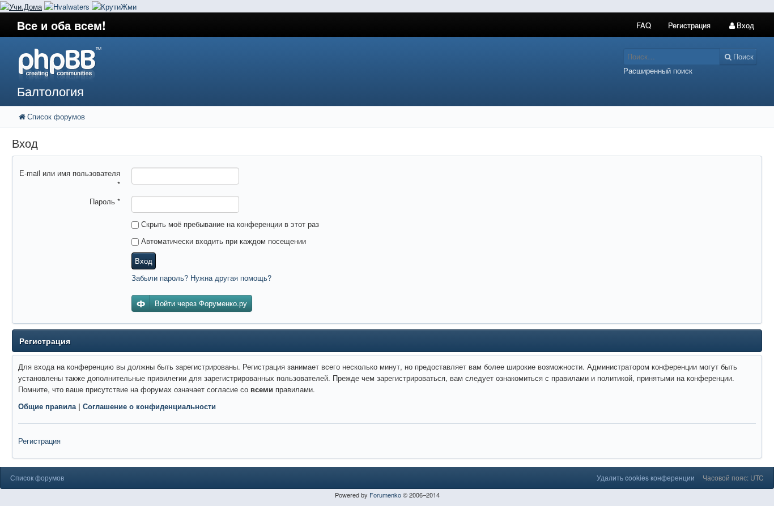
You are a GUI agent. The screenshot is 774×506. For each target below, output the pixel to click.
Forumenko (385, 494)
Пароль (105, 201)
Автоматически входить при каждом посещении (222, 240)
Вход (143, 260)
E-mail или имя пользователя (69, 179)
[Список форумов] (289, 63)
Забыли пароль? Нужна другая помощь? (201, 277)
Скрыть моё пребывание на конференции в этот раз (229, 223)
